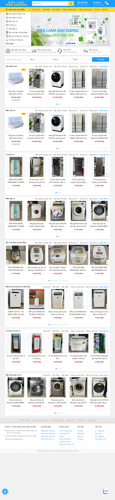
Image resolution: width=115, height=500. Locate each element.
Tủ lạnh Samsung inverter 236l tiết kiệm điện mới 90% (78, 182)
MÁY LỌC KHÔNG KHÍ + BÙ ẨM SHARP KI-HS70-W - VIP (78, 314)
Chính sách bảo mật (65, 431)
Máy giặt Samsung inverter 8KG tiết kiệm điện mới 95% (36, 226)
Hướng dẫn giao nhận (48, 436)
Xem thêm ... (10, 43)
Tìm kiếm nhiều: (24, 420)
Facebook (100, 431)
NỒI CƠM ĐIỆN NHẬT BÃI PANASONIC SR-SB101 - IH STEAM (99, 270)
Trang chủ (36, 9)
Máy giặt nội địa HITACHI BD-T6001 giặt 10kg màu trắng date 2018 (99, 402)
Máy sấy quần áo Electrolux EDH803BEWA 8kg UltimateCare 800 (99, 226)
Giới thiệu (46, 9)
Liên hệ (104, 9)
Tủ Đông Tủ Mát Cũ (16, 40)
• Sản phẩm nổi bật (57, 420)
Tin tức (97, 9)
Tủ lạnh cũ (12, 25)
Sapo (77, 451)
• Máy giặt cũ (92, 420)
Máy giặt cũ (13, 29)
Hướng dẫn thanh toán (48, 433)
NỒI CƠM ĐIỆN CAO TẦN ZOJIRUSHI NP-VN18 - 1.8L (15, 270)
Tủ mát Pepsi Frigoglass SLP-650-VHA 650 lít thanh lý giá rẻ (99, 358)
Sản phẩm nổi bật (15, 17)
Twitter (99, 433)
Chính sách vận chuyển (64, 435)
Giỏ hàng (80, 439)
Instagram (100, 436)
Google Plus (101, 439)
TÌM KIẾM (100, 59)
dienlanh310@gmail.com (15, 439)
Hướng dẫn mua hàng (48, 431)
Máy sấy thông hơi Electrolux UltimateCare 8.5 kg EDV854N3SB (36, 402)
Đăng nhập (80, 433)
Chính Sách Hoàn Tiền (66, 444)
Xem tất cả (104, 66)
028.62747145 (21, 436)
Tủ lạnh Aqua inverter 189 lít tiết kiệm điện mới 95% (57, 182)
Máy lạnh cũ (13, 21)
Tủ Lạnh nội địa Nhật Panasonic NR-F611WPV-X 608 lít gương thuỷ (36, 94)
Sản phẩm (56, 9)
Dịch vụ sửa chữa (69, 9)
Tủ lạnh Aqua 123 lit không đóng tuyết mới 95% (37, 182)
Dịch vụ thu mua (85, 9)
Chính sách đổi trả (65, 439)
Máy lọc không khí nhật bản (19, 36)
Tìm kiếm (80, 431)
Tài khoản (97, 2)
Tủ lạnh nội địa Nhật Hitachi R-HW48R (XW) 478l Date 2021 (99, 94)
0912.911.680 (32, 436)
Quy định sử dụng (64, 442)
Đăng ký (80, 436)
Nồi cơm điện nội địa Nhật (18, 32)
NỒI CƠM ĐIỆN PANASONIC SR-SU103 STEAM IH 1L (78, 270)
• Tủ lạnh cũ (82, 420)
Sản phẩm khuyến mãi (17, 14)
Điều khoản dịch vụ (47, 439)
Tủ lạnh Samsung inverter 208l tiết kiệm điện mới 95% (99, 182)
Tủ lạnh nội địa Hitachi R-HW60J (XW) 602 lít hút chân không (78, 94)
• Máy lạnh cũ (70, 420)
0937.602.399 (82, 2)
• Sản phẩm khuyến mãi (41, 420)
